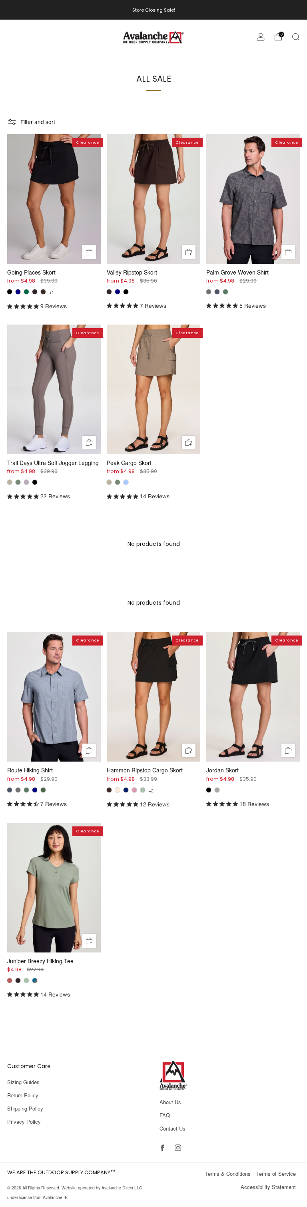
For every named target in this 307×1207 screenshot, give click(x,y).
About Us (170, 1102)
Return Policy (22, 1095)
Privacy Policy (24, 1121)
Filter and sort (37, 122)
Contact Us (172, 1128)
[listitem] (153, 10)
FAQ (164, 1115)
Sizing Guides (23, 1082)
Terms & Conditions (228, 1173)
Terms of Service (276, 1173)
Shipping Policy (25, 1108)
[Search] (296, 37)
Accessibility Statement (268, 1187)
